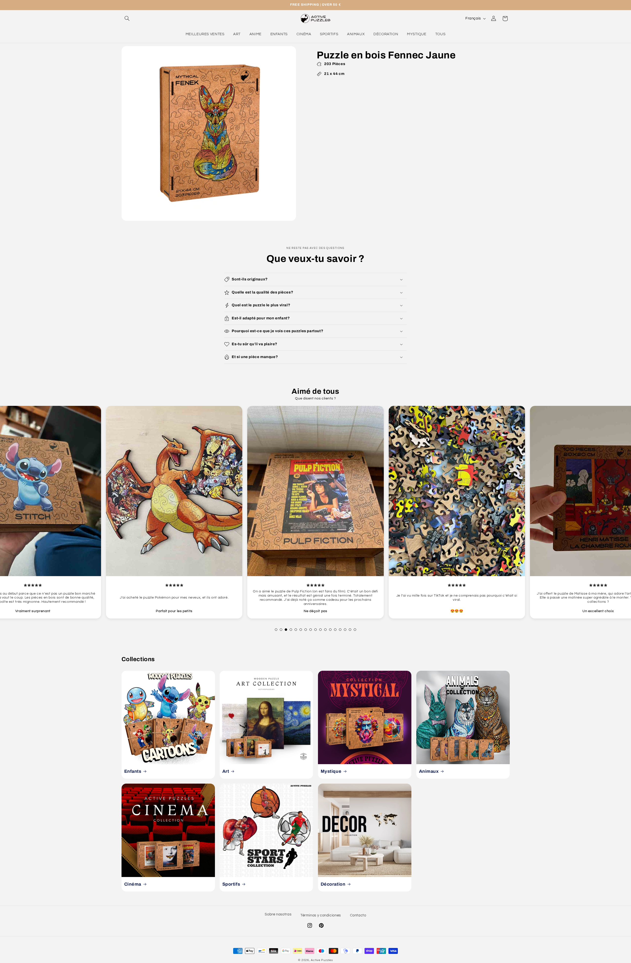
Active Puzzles (322, 960)
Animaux (428, 771)
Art (225, 771)
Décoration (333, 884)
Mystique (331, 771)
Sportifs (231, 884)
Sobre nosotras (278, 914)
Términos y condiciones (320, 915)
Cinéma (132, 884)
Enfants (132, 771)
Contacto (358, 915)
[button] (127, 18)
